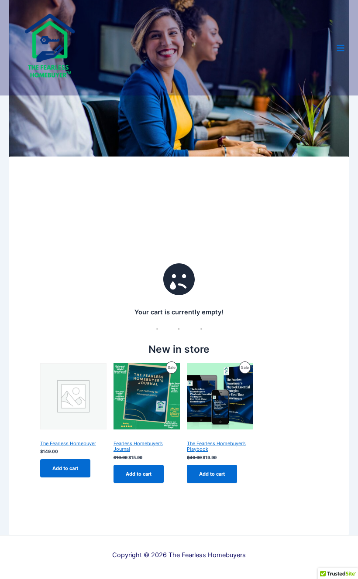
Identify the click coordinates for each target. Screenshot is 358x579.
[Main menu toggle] (340, 47)
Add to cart (65, 468)
